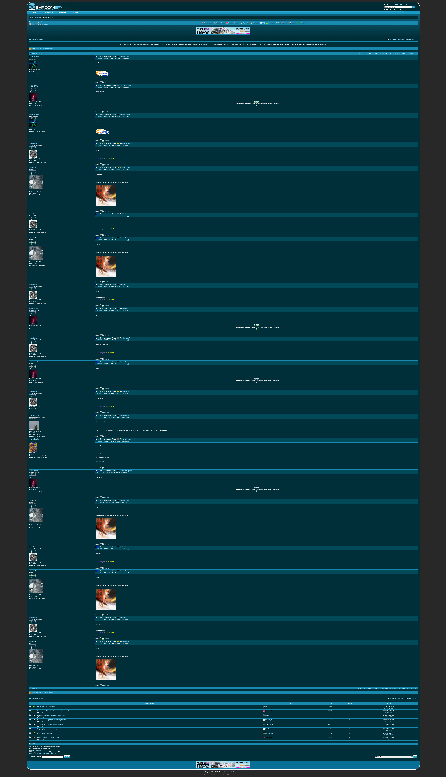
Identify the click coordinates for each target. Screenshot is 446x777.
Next (415, 39)
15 (395, 53)
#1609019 (99, 310)
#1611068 (99, 472)
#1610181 (99, 417)
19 (404, 53)
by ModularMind (388, 717)
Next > (411, 53)
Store (286, 23)
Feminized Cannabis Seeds (44, 49)
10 (383, 53)
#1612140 (99, 643)
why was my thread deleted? (46, 706)
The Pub (41, 39)
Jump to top (34, 688)
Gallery (75, 13)
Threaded (392, 39)
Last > (415, 53)
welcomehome (100, 462)
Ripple (124, 214)
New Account (387, 9)
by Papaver (388, 739)
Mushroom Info (48, 13)
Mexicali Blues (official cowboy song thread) (51, 715)
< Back (364, 53)
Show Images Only (35, 753)
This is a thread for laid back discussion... (50, 724)
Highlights (246, 23)
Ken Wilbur (99, 454)
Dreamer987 (269, 733)
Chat (279, 23)
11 (385, 53)
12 (387, 53)
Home (34, 13)
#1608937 (99, 169)
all (42, 712)
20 (407, 53)
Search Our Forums (401, 4)
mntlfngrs (125, 238)
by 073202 (388, 721)
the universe (126, 439)
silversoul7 (126, 56)
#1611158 (99, 502)
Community (62, 13)
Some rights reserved (234, 772)
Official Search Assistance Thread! (48, 737)
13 (390, 53)
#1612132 (99, 619)
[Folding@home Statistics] (34, 190)
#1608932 (99, 145)
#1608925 (99, 87)
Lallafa (267, 729)
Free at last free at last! (45, 733)
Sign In (33, 24)
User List (271, 23)
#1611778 (99, 549)
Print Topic (53, 753)
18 (402, 53)
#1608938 (99, 216)
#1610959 (99, 441)
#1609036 (99, 340)
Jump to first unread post (38, 53)
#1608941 (99, 240)
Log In (395, 9)
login (196, 44)
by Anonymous (388, 726)
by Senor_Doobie (388, 708)
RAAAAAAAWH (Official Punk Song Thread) (51, 720)
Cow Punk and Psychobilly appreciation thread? (53, 711)
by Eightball (388, 730)
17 (400, 53)
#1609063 (99, 393)
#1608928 (99, 116)
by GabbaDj (388, 712)
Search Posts (220, 23)
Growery (303, 23)
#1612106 (99, 572)
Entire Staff (39, 750)
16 (397, 53)
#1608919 (99, 58)
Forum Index (208, 23)
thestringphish (127, 471)
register (205, 44)
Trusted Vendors (233, 23)
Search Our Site (388, 4)
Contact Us (402, 9)
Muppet (267, 706)
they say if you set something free (48, 729)
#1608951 (99, 286)
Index (409, 39)
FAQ (263, 23)
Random (294, 23)
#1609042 (99, 364)
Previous (401, 39)
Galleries (256, 23)
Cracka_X (268, 720)
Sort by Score (45, 753)
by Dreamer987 (388, 734)
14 (392, 53)
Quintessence (127, 85)
